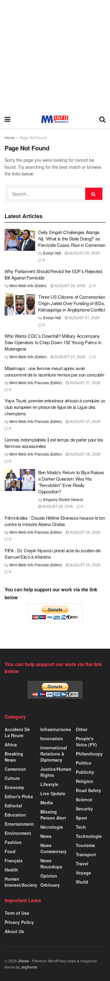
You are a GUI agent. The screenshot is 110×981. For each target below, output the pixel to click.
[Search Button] (102, 119)
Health (11, 870)
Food (10, 851)
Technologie (89, 836)
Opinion (48, 876)
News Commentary (53, 848)
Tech (81, 827)
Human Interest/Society (21, 882)
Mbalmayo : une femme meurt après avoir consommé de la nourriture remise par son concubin (54, 371)
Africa (11, 744)
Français (14, 860)
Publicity (85, 772)
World (82, 882)
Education (15, 815)
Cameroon (15, 769)
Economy (14, 787)
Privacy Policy (19, 922)
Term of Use (17, 913)
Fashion (13, 842)
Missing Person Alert (53, 815)
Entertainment (19, 824)
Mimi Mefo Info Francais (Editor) (35, 382)
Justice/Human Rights (56, 772)
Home (10, 137)
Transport (86, 854)
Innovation (51, 738)
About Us (14, 931)
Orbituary (50, 885)
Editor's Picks (19, 796)
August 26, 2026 (85, 453)
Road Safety (88, 790)
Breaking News (14, 757)
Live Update (52, 793)
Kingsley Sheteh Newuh (63, 499)
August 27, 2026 (84, 317)
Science (84, 799)
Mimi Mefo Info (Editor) (28, 285)
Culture (12, 778)
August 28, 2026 (84, 252)
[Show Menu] (7, 119)
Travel (82, 863)
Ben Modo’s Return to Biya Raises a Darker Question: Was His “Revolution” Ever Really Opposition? (71, 482)
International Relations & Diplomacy (53, 754)
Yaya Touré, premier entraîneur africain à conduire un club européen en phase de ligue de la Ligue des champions (55, 407)
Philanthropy (89, 754)
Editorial (13, 805)
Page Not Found (33, 137)
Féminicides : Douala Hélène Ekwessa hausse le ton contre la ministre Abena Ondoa (55, 520)
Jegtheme (29, 966)
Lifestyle (49, 784)
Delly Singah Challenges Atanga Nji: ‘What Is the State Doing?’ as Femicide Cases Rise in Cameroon (71, 238)
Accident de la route (17, 732)
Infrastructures (55, 729)
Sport (81, 818)
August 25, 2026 (85, 564)
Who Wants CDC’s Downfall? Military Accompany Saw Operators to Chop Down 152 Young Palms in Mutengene (53, 342)
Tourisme (85, 845)
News (46, 836)
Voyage (83, 873)
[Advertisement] (55, 55)
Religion (84, 781)
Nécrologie (51, 827)
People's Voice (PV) (86, 741)
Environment (18, 833)
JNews (23, 960)
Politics (83, 763)
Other (81, 729)
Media (46, 802)
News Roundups (51, 863)
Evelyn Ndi (52, 252)
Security (84, 809)
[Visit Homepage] (54, 119)
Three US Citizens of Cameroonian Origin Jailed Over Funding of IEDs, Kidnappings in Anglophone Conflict (71, 303)
